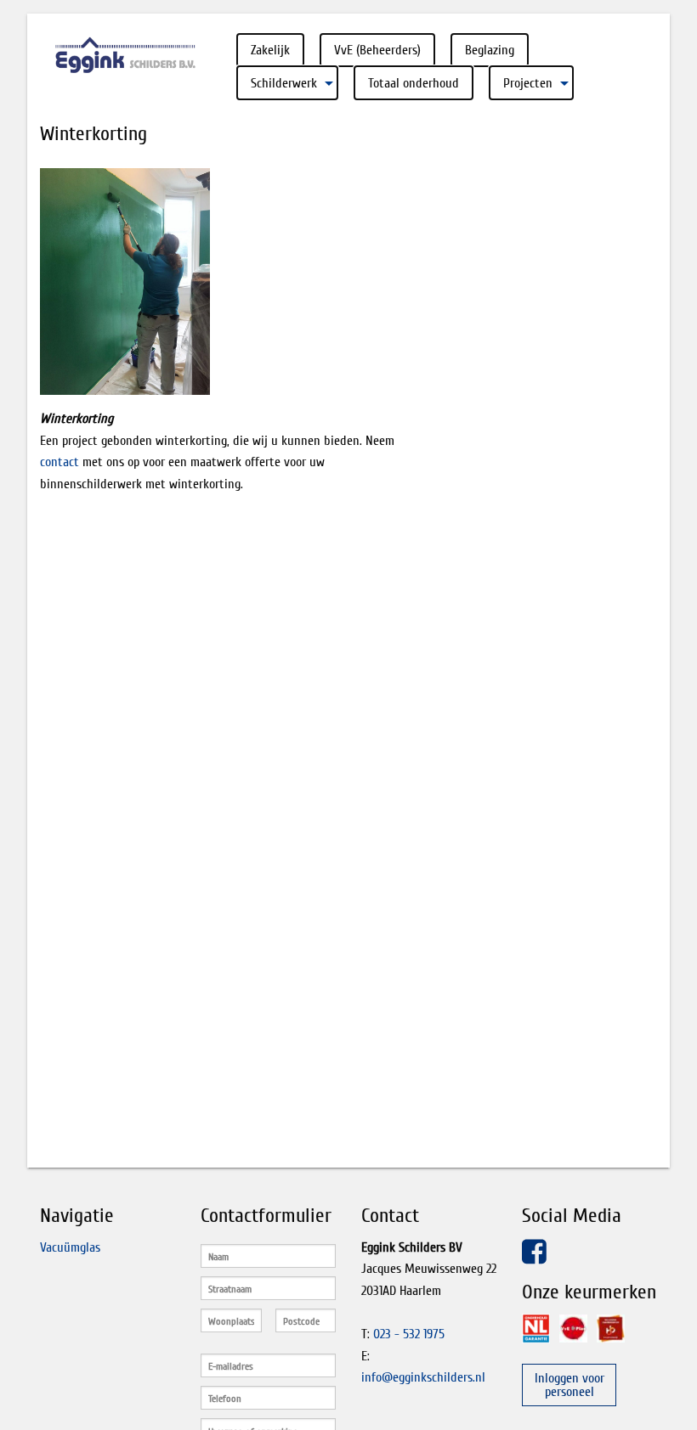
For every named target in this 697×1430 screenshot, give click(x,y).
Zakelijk (270, 50)
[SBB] (611, 1329)
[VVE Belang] (573, 1329)
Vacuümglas (70, 1247)
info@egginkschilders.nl (423, 1377)
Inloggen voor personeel (569, 1385)
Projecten (527, 83)
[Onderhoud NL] (536, 1329)
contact (59, 462)
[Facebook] (534, 1261)
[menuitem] (270, 50)
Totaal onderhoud (413, 83)
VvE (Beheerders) (377, 50)
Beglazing (489, 50)
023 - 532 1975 (409, 1334)
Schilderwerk (284, 83)
